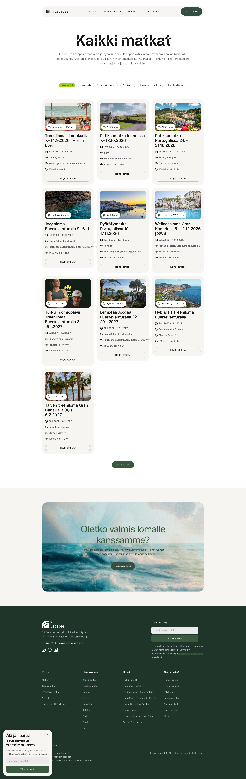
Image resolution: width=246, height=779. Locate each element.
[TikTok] (55, 649)
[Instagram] (43, 649)
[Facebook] (49, 649)
